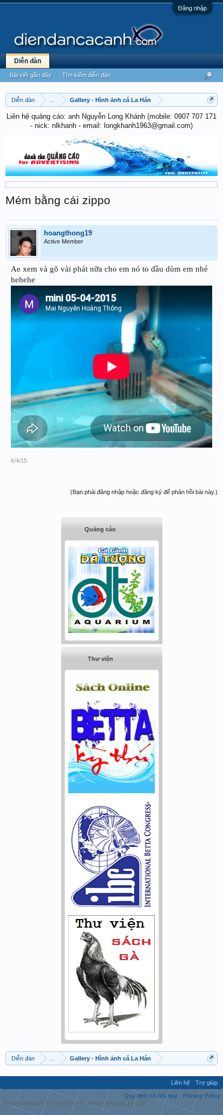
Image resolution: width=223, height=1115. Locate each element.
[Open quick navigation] (210, 99)
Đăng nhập (192, 8)
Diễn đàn (27, 61)
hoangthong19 (68, 233)
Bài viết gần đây (30, 75)
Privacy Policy (201, 1095)
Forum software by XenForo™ (43, 1103)
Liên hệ (180, 1082)
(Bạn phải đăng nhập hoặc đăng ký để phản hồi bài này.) (144, 492)
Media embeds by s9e (117, 1103)
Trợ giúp (206, 1082)
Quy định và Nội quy (151, 1095)
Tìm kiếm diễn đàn (86, 75)
